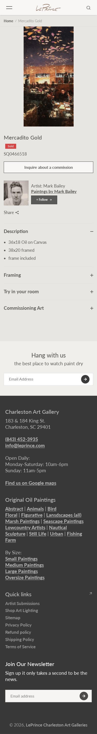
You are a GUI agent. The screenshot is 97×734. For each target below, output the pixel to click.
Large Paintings (21, 571)
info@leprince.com (25, 445)
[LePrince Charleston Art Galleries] (48, 7)
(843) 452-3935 (21, 439)
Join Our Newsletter (29, 664)
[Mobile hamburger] (9, 7)
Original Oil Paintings (30, 499)
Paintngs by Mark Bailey (54, 191)
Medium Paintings (24, 565)
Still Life (37, 533)
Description (16, 231)
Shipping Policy (19, 639)
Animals (35, 509)
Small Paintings (21, 559)
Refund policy (18, 632)
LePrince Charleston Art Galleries (56, 725)
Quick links (18, 594)
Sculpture (15, 533)
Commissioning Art (24, 308)
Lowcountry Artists (25, 527)
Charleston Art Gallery (32, 411)
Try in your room (21, 291)
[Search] (88, 7)
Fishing (74, 533)
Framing (12, 275)
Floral (11, 515)
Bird (52, 509)
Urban (56, 533)
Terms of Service (20, 646)
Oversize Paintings (25, 577)
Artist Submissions (22, 603)
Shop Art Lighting (21, 610)
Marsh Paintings (22, 521)
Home (8, 21)
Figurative (32, 515)
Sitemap (12, 617)
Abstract (14, 509)
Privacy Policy (18, 625)
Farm (10, 540)
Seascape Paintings (63, 521)
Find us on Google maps (30, 483)
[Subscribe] (85, 379)
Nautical (58, 527)
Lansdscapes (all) (63, 515)
